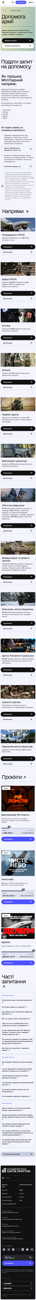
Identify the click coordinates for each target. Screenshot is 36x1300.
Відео (20, 1200)
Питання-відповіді (7, 1200)
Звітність (21, 1193)
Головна (5, 10)
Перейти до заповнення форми (11, 1232)
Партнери (4, 1193)
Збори (21, 1190)
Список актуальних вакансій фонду (12, 1238)
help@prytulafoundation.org (9, 1212)
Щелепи (5, 942)
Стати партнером (6, 1197)
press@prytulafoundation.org (10, 1226)
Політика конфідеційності (9, 1203)
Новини (21, 1197)
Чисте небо (7, 879)
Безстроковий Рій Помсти (15, 815)
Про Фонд (4, 1190)
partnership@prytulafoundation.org (11, 1219)
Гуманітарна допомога (25, 1184)
